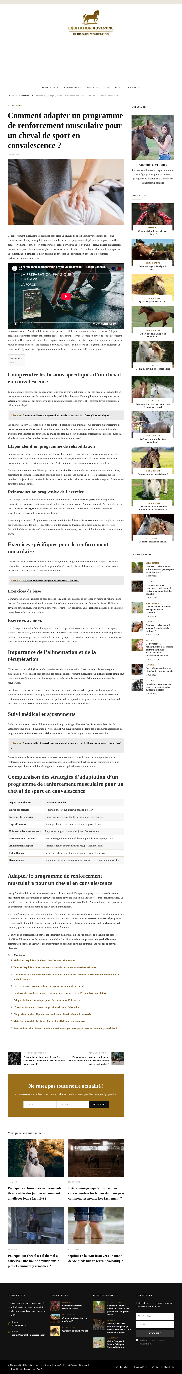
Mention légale (141, 1367)
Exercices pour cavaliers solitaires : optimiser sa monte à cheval (49, 986)
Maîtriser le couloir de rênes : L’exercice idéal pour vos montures (49, 1021)
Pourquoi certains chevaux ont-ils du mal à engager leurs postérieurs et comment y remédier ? (65, 1028)
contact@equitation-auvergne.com (28, 1335)
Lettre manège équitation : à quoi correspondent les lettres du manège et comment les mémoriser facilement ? (96, 1193)
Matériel (92, 88)
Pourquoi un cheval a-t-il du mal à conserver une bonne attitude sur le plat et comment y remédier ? (33, 1261)
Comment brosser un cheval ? (153, 541)
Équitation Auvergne (33, 1365)
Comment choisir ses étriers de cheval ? (152, 232)
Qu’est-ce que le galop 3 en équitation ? (153, 440)
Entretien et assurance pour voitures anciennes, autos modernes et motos (159, 687)
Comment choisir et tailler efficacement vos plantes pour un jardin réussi (160, 569)
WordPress (40, 1369)
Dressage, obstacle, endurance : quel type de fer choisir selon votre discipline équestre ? (159, 589)
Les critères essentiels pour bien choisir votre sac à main (159, 669)
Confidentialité (123, 1367)
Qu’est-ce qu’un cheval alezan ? (153, 474)
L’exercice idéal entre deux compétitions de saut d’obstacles (46, 1007)
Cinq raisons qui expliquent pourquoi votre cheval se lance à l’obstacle (52, 1014)
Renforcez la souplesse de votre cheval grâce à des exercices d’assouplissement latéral (60, 993)
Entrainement (72, 88)
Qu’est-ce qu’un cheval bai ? (153, 301)
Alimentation (50, 88)
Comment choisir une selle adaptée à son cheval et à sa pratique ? (159, 628)
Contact (155, 1367)
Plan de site (169, 1367)
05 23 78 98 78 (19, 1325)
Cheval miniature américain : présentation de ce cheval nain (152, 508)
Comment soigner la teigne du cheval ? (152, 268)
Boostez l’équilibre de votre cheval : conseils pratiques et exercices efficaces (55, 967)
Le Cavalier (133, 88)
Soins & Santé (112, 88)
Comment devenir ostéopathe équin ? (153, 370)
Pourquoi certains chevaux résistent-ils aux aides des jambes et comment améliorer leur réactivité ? (34, 1193)
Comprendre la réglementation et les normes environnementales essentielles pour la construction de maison (159, 650)
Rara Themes (17, 1369)
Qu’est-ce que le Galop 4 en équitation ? (153, 335)
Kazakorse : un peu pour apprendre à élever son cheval (153, 405)
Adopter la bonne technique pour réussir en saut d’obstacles (47, 1000)
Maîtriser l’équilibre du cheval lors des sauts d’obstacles (44, 960)
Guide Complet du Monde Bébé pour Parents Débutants (158, 609)
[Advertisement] (91, 58)
